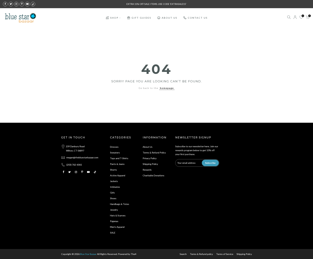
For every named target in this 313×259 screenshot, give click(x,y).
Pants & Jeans (117, 164)
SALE (112, 232)
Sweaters (115, 152)
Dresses (114, 146)
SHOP (114, 17)
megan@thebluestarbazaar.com (82, 157)
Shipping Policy (150, 164)
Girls (112, 192)
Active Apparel (117, 175)
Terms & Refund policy (201, 254)
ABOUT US (169, 17)
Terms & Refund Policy (154, 152)
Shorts (113, 169)
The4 (133, 254)
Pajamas (114, 221)
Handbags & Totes (119, 204)
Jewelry (114, 209)
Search (183, 254)
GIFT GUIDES (141, 17)
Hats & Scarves (118, 215)
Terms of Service (224, 254)
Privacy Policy (149, 158)
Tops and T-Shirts (119, 158)
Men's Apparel (117, 227)
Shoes (113, 198)
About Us (147, 146)
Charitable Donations (153, 175)
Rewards (147, 169)
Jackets (114, 181)
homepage (167, 88)
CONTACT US (198, 17)
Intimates (115, 186)
